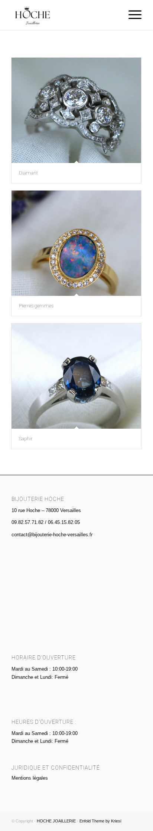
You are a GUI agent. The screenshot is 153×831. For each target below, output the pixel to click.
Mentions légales (30, 778)
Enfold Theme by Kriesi (100, 821)
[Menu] (131, 15)
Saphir (26, 438)
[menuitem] (131, 15)
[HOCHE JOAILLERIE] (63, 15)
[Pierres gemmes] (76, 243)
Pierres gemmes (36, 306)
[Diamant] (76, 110)
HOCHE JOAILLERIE (56, 821)
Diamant (28, 173)
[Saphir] (76, 376)
